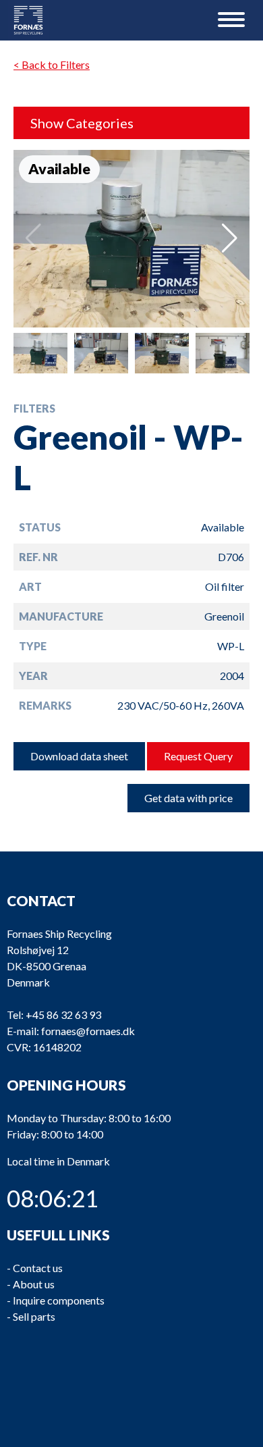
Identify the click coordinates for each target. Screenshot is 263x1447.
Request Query (198, 755)
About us (34, 1284)
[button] (230, 238)
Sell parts (34, 1316)
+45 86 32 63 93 (63, 1014)
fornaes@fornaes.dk (88, 1030)
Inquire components (59, 1300)
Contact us (38, 1267)
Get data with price (188, 797)
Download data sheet (79, 755)
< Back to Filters (51, 64)
